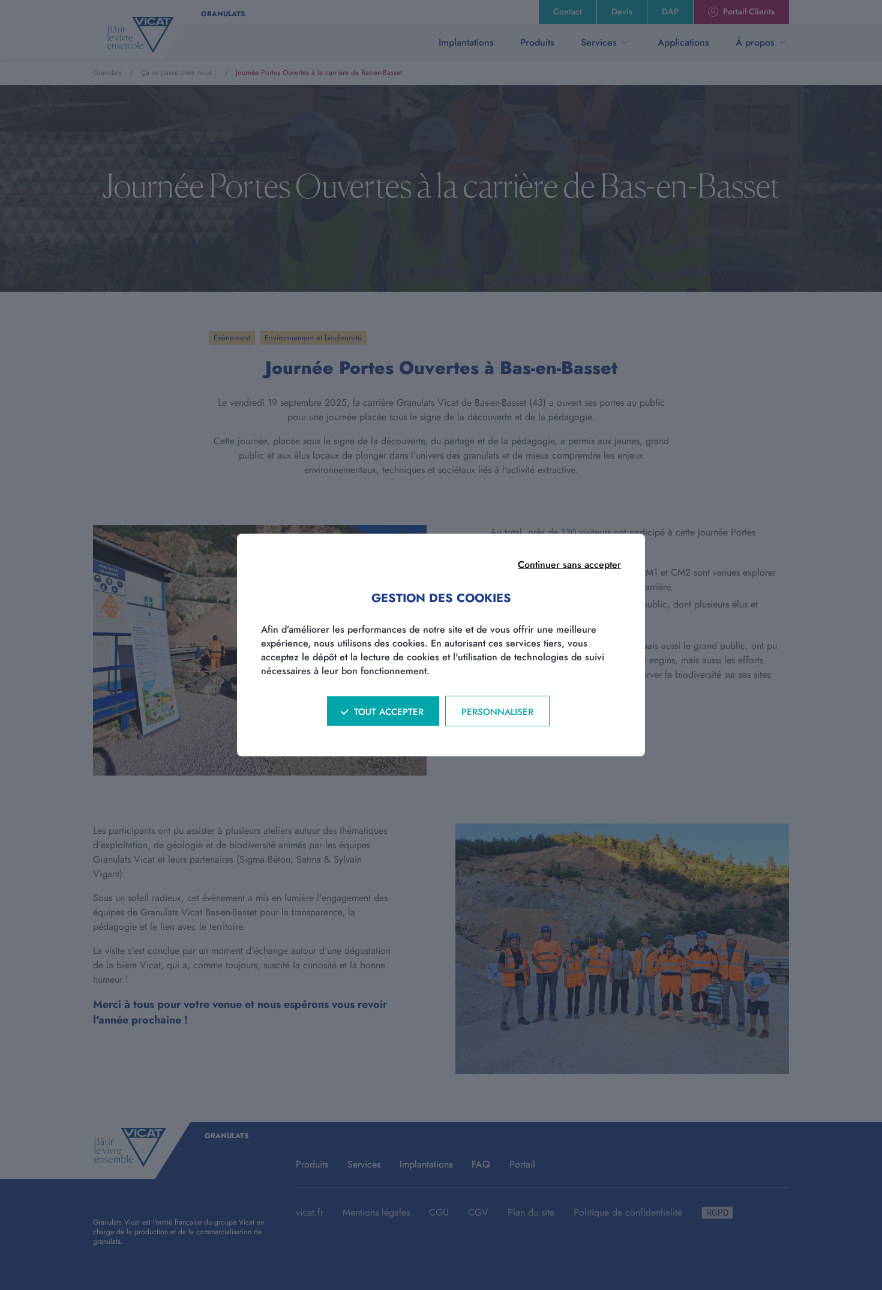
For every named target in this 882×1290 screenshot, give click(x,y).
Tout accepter (389, 712)
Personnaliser (497, 712)
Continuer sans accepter (569, 564)
